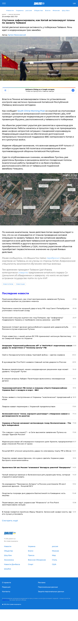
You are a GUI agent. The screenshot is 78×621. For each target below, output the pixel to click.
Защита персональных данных (51, 592)
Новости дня (20, 284)
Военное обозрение (14, 14)
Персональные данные (48, 587)
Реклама (41, 583)
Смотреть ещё (10, 521)
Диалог (4, 14)
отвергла (23, 272)
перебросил (53, 258)
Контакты (6, 592)
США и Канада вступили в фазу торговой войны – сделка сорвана (33, 355)
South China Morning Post (31, 111)
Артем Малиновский (17, 35)
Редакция (6, 587)
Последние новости (15, 293)
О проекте (6, 583)
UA (74, 3)
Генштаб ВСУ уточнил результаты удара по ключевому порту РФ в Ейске (36, 451)
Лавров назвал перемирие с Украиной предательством (28, 406)
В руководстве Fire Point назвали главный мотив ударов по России (34, 362)
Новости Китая (8, 284)
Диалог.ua (5, 600)
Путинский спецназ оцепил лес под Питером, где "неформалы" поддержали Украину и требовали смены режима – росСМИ (32, 319)
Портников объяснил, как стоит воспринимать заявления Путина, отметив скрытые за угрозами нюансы (33, 300)
